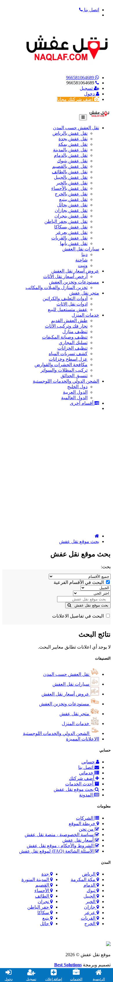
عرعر (89, 912)
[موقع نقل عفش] (99, 113)
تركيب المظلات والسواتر (64, 370)
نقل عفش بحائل (72, 204)
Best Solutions (68, 964)
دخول (90, 93)
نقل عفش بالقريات (69, 237)
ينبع (45, 918)
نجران (43, 901)
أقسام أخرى (82, 403)
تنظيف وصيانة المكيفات (65, 337)
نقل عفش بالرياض (70, 133)
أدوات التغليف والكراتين (65, 298)
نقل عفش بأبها (74, 243)
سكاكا (43, 912)
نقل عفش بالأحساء (69, 188)
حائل (44, 923)
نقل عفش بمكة (73, 144)
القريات (88, 918)
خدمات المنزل (85, 315)
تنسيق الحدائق (74, 375)
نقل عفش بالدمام (71, 155)
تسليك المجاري (73, 342)
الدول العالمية (74, 397)
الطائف (42, 896)
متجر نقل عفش (84, 293)
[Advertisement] (56, 472)
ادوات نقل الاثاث (72, 304)
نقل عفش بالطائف (70, 171)
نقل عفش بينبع (73, 199)
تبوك (91, 890)
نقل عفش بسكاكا (71, 226)
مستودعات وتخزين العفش (74, 281)
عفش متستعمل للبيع (68, 309)
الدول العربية (75, 392)
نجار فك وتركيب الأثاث (66, 326)
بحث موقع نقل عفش (79, 541)
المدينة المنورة (35, 879)
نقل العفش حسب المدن (76, 127)
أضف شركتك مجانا (75, 99)
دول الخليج (77, 386)
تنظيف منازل (75, 331)
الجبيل (89, 896)
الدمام (89, 885)
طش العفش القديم (69, 320)
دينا (84, 254)
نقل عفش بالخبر (72, 182)
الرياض (88, 874)
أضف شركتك (82, 778)
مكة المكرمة (83, 879)
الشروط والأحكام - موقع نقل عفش (61, 845)
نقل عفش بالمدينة (70, 149)
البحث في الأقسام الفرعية (79, 582)
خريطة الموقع (82, 823)
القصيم (42, 885)
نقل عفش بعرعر (72, 232)
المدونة (86, 794)
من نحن (87, 829)
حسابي (88, 761)
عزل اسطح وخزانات (68, 359)
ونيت (83, 265)
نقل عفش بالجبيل (71, 177)
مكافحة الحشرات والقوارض (61, 364)
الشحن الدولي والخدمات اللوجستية (66, 381)
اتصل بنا (86, 767)
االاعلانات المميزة (82, 738)
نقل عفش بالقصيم (70, 166)
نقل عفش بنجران (71, 215)
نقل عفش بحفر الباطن (66, 221)
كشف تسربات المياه (68, 353)
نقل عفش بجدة (73, 138)
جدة (45, 874)
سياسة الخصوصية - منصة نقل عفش (60, 834)
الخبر (90, 901)
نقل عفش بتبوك (72, 160)
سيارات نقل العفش (80, 248)
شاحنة (81, 259)
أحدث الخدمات (79, 783)
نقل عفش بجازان (71, 210)
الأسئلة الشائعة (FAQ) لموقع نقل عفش (57, 851)
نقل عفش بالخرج (71, 193)
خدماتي (86, 772)
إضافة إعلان (53, 979)
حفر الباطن (38, 907)
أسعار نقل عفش (78, 840)
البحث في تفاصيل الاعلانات (78, 615)
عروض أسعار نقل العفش (75, 270)
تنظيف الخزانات (72, 348)
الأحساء (41, 890)
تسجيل (87, 88)
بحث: (106, 566)
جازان (89, 907)
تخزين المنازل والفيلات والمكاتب (56, 287)
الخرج (89, 923)
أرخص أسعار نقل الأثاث (65, 276)
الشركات (85, 818)
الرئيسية (99, 979)
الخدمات (76, 979)
